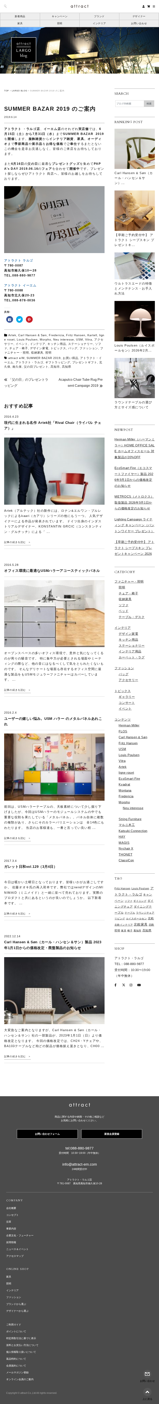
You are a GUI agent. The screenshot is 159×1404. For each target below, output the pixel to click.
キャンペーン (59, 16)
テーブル (130, 912)
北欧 (151, 918)
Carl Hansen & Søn (32, 335)
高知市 (55, 366)
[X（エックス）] (123, 985)
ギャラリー (127, 696)
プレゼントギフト (84, 362)
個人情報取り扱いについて (21, 1352)
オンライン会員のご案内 (20, 1379)
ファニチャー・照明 (129, 581)
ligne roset (126, 772)
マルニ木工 (127, 825)
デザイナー (139, 16)
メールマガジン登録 (17, 1372)
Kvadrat (124, 784)
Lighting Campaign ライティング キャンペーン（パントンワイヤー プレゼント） (134, 525)
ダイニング (139, 901)
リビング (119, 918)
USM (79, 339)
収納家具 (37, 352)
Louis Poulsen (27, 339)
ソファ (123, 605)
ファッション (89, 348)
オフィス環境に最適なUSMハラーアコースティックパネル (52, 571)
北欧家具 (141, 924)
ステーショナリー (80, 344)
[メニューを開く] (154, 6)
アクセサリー (128, 680)
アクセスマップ (15, 1256)
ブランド (99, 16)
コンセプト (12, 1215)
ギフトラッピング (57, 362)
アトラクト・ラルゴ (29, 362)
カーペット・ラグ (132, 657)
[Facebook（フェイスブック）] (115, 985)
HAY (122, 836)
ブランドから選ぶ (16, 1304)
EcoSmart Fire (129, 778)
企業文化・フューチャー (20, 1235)
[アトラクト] (79, 1105)
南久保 (17, 366)
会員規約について (16, 1365)
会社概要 (11, 1208)
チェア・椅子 (18, 348)
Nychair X (126, 848)
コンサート (127, 702)
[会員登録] (143, 6)
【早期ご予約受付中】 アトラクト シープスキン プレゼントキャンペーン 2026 (134, 547)
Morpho (45, 339)
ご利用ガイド (13, 1324)
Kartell (92, 335)
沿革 (8, 1221)
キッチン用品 (56, 344)
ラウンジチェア (145, 912)
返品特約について (16, 1358)
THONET (125, 854)
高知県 (66, 366)
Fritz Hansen (75, 335)
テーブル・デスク (132, 617)
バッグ (72, 348)
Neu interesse (63, 339)
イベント (22, 344)
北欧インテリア (123, 924)
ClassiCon (126, 860)
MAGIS (124, 842)
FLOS (123, 731)
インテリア (99, 23)
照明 (59, 23)
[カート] (148, 6)
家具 (20, 23)
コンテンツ (122, 719)
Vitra (88, 339)
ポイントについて (16, 1331)
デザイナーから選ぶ (17, 1310)
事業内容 (11, 1228)
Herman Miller (129, 725)
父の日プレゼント (36, 366)
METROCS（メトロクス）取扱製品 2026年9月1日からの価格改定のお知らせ (134, 502)
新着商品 (20, 16)
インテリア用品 (130, 651)
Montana (125, 790)
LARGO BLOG (19, 91)
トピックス (58, 348)
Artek (12, 335)
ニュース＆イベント (17, 1249)
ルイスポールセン (136, 918)
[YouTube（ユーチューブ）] (139, 985)
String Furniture (130, 819)
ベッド (123, 611)
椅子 (129, 930)
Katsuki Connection (133, 831)
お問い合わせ (139, 23)
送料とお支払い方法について (22, 1345)
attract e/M (16, 358)
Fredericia (56, 335)
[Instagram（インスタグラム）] (131, 985)
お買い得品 (70, 358)
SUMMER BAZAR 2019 (43, 358)
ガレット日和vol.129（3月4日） (30, 867)
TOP (6, 91)
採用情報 (11, 1242)
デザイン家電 (39, 348)
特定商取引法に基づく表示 (21, 1338)
